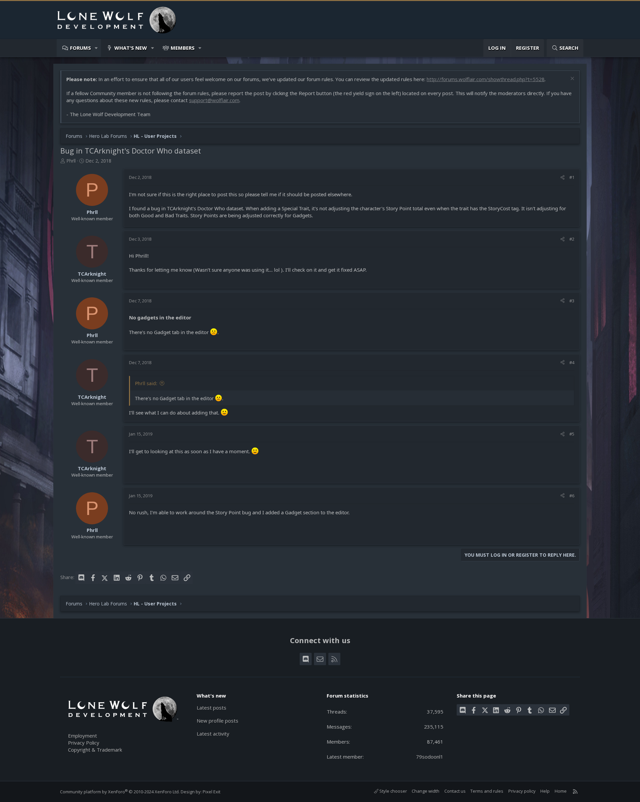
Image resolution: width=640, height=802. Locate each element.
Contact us (455, 791)
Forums (80, 47)
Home (561, 791)
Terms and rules (486, 791)
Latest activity (213, 733)
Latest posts (211, 707)
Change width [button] (425, 791)
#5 (571, 434)
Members (183, 47)
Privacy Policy (83, 742)
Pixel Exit (211, 792)
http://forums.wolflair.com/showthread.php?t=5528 (486, 79)
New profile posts (217, 720)
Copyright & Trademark (95, 749)
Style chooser (392, 791)
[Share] (562, 177)
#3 (571, 301)
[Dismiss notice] (571, 79)
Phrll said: (146, 383)
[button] (96, 48)
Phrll (71, 161)
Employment (82, 735)
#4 (571, 362)
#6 (571, 496)
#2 (571, 239)
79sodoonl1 (429, 756)
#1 (571, 177)
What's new (130, 47)
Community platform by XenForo (120, 792)
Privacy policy (522, 791)
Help (545, 791)
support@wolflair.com (214, 100)
